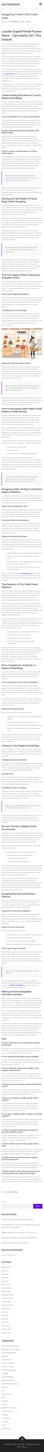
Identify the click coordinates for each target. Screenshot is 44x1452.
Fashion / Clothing (8, 1363)
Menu (40, 4)
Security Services (7, 1411)
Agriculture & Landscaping (11, 1349)
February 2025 (7, 1329)
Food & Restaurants (9, 1370)
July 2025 (5, 1312)
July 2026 (5, 1271)
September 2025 (7, 1305)
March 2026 (6, 1284)
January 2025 (6, 1333)
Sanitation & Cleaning (9, 1408)
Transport (5, 1422)
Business (5, 1356)
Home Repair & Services (10, 1384)
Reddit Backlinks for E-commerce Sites (15, 1243)
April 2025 (5, 1322)
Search (4, 1202)
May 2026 (5, 1278)
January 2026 (6, 1291)
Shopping (14, 1192)
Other (4, 1397)
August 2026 (6, 1267)
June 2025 (5, 1315)
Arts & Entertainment (9, 1353)
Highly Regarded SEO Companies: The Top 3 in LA (19, 1232)
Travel (4, 1425)
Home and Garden (8, 1380)
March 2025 (6, 1326)
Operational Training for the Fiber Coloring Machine (19, 1238)
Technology (6, 1418)
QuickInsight (11, 4)
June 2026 (5, 1274)
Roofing (4, 1404)
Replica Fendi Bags (16, 985)
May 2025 (5, 1319)
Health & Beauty (7, 1377)
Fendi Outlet (9, 74)
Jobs (3, 1390)
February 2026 (7, 1288)
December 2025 (7, 1295)
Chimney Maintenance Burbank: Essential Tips (17, 1220)
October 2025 (6, 1302)
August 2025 (6, 1309)
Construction (6, 1360)
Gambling (5, 1373)
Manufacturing (7, 1394)
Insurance (5, 1387)
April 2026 (5, 1281)
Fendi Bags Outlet (26, 573)
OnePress (30, 1444)
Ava (28, 22)
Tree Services (6, 1428)
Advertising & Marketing (10, 1346)
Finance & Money (8, 1366)
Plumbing (5, 1401)
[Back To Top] (22, 1439)
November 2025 (7, 1298)
